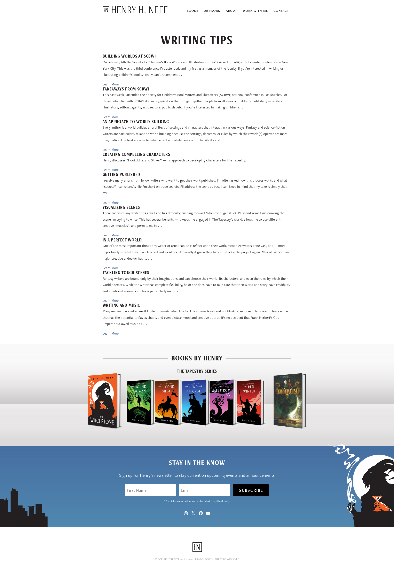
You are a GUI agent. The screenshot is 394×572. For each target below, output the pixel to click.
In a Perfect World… (124, 240)
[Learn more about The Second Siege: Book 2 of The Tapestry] (164, 428)
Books (192, 10)
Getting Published (121, 174)
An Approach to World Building (136, 121)
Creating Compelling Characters (136, 154)
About (231, 10)
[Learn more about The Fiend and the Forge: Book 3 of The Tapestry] (192, 428)
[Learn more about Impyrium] (289, 428)
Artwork (212, 10)
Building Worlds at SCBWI (129, 56)
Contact (281, 10)
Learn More (111, 84)
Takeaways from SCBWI (126, 89)
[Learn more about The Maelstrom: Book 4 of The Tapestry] (219, 428)
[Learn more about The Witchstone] (104, 428)
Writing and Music (121, 305)
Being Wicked (231, 559)
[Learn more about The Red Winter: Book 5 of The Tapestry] (252, 428)
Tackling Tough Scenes (126, 272)
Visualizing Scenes (121, 207)
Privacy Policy (204, 559)
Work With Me (255, 10)
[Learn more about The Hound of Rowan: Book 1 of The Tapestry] (137, 428)
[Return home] (135, 12)
